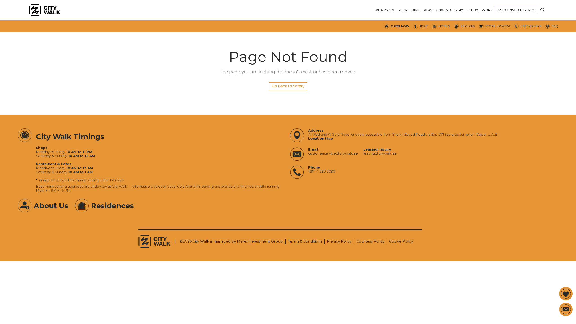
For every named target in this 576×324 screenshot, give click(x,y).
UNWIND (443, 10)
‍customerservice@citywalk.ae (333, 153)
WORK (487, 10)
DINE (415, 10)
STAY (459, 10)
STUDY (472, 10)
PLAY (428, 10)
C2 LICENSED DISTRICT (516, 10)
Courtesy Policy (370, 241)
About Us (51, 205)
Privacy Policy (339, 241)
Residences (112, 205)
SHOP (403, 10)
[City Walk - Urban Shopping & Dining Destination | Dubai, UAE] (44, 10)
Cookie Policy (401, 241)
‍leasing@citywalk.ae (380, 153)
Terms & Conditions (305, 241)
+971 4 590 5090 (321, 171)
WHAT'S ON (384, 10)
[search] (542, 10)
